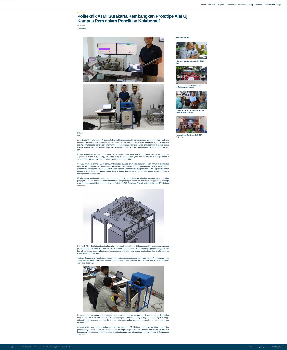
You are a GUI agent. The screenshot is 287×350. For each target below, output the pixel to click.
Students (258, 5)
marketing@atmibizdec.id (13, 347)
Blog (251, 5)
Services (211, 5)
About (203, 5)
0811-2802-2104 (26, 347)
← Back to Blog (81, 28)
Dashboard (231, 5)
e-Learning (242, 5)
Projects (220, 5)
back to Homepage (272, 5)
